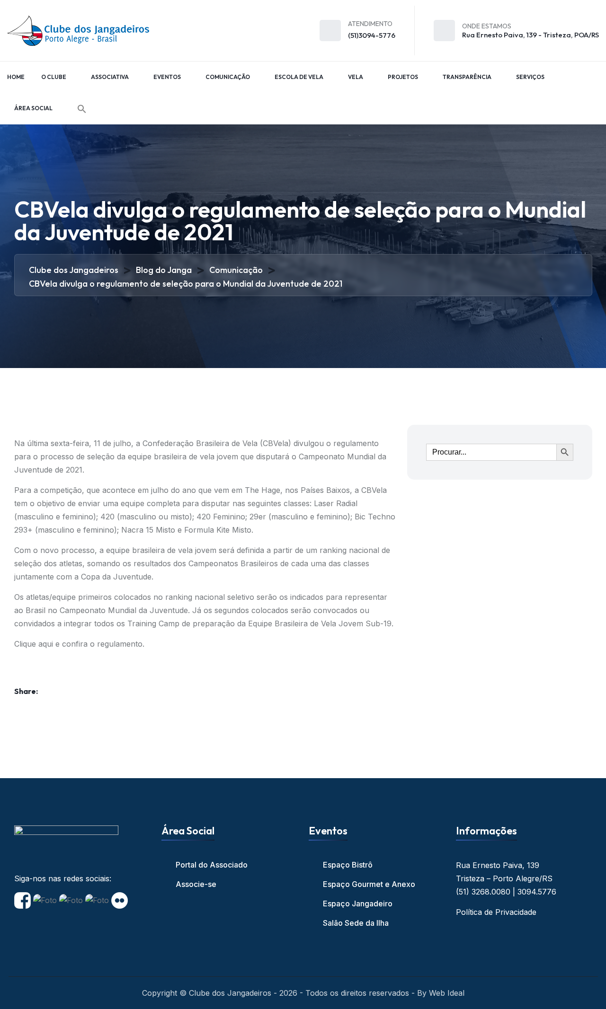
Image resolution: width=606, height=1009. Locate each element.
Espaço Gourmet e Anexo (369, 884)
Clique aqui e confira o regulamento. (79, 644)
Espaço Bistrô (348, 864)
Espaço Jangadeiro (357, 903)
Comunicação (227, 76)
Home (16, 76)
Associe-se (196, 884)
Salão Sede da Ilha (356, 923)
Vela (355, 76)
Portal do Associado (212, 864)
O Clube (53, 76)
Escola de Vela (299, 76)
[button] (82, 108)
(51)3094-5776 (371, 35)
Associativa (110, 76)
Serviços (530, 76)
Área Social (33, 108)
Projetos (403, 76)
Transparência (467, 76)
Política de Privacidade (496, 912)
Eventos (167, 76)
